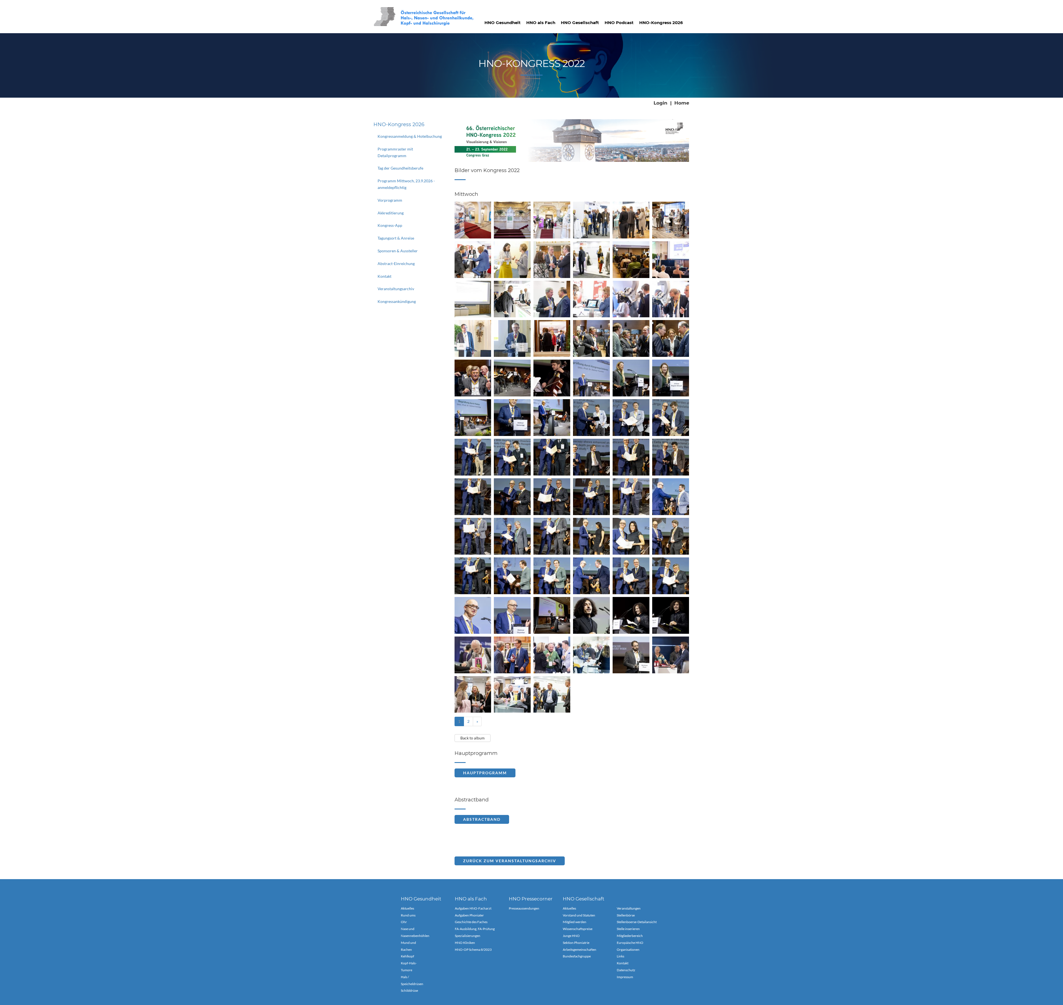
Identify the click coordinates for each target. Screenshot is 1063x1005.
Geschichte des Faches (471, 922)
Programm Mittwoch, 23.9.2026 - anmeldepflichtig (406, 184)
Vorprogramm (390, 200)
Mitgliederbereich (630, 936)
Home (681, 103)
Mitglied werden (574, 922)
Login (660, 103)
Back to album (472, 738)
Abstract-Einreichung (396, 263)
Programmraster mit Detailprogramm (395, 152)
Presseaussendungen (524, 908)
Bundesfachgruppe (577, 956)
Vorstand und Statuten (579, 915)
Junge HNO (571, 936)
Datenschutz (626, 970)
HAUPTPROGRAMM (485, 772)
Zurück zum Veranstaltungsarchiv (509, 860)
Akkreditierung (391, 213)
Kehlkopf (407, 956)
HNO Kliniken (465, 943)
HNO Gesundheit (502, 22)
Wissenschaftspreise (577, 929)
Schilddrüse (409, 990)
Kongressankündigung (397, 301)
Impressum (625, 977)
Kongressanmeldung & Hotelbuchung (410, 136)
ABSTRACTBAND (481, 819)
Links (620, 956)
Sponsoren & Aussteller (398, 250)
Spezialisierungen (467, 936)
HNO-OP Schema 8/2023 (473, 949)
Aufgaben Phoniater (469, 915)
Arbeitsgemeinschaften (579, 949)
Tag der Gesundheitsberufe (400, 168)
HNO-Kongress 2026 (661, 22)
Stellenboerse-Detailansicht (637, 922)
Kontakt (384, 276)
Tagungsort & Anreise (396, 238)
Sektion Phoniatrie (576, 943)
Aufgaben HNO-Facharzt (473, 908)
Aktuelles (407, 908)
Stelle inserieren (628, 929)
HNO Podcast (619, 22)
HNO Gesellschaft (580, 22)
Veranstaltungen (629, 908)
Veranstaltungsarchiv (396, 288)
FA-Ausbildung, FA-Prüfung (475, 929)
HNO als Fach (540, 22)
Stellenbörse (626, 915)
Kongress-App (390, 225)
